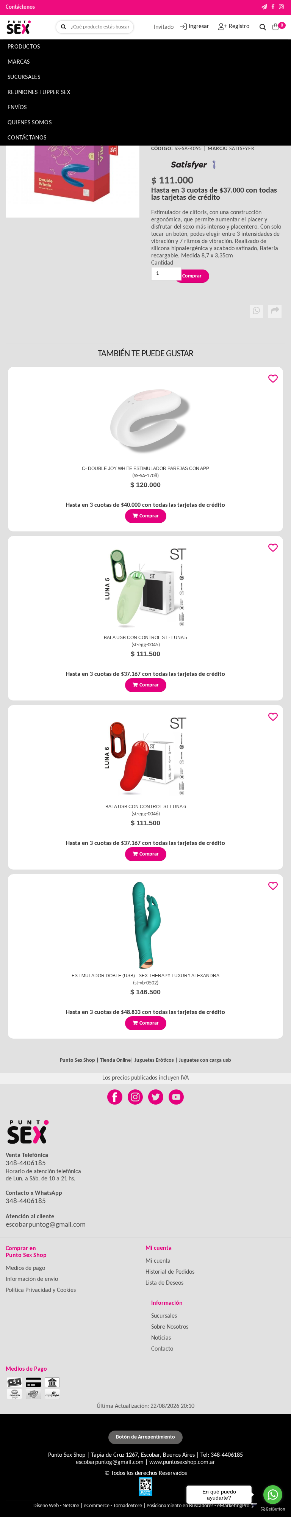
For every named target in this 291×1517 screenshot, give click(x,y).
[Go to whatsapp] (272, 1494)
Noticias (161, 1338)
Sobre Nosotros (169, 1327)
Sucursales (24, 77)
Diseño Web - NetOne (56, 1505)
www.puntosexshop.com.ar (182, 1462)
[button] (264, 7)
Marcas (19, 62)
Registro (239, 27)
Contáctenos (20, 7)
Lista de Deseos (164, 1283)
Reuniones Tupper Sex (39, 92)
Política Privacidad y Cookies (41, 1290)
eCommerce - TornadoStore (113, 1505)
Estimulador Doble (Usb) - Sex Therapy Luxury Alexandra (145, 975)
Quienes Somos (30, 123)
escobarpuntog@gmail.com (46, 1225)
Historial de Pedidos (170, 1272)
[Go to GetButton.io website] (273, 1509)
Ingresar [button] (199, 27)
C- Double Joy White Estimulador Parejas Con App (145, 468)
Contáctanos (27, 138)
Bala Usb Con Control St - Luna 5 (145, 637)
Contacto (162, 1349)
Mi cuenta (158, 1261)
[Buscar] (63, 27)
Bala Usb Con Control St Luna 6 (145, 806)
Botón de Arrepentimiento (145, 1437)
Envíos (17, 108)
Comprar (149, 516)
